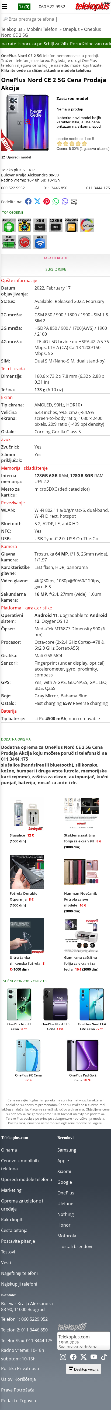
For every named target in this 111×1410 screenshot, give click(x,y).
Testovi (8, 1252)
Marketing (11, 1190)
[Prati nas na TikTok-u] (104, 1358)
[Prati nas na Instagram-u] (63, 1358)
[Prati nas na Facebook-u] (73, 1358)
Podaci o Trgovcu (18, 1401)
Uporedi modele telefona (26, 1179)
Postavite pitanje (18, 1241)
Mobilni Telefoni (42, 29)
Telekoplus (11, 29)
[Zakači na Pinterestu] (46, 203)
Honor (64, 1225)
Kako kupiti (12, 1220)
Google (64, 1182)
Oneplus (71, 29)
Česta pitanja (14, 1230)
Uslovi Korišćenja (18, 1379)
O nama (9, 1150)
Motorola (66, 1236)
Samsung (66, 1150)
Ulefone (65, 1204)
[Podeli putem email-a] (74, 203)
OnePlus (65, 1193)
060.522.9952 (52, 7)
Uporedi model (18, 157)
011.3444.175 (98, 187)
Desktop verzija (85, 1369)
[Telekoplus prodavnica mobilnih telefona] (92, 10)
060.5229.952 (34, 1319)
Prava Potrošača (17, 1390)
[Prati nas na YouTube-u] (93, 1358)
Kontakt (8, 1295)
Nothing (65, 1214)
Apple (63, 1161)
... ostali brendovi (74, 1246)
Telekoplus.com (74, 1337)
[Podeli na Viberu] (65, 203)
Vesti (6, 1262)
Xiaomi (64, 1171)
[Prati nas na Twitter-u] (83, 1358)
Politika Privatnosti (20, 1368)
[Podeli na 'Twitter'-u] (37, 203)
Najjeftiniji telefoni (19, 1273)
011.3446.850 (55, 187)
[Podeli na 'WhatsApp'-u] (56, 203)
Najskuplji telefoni (19, 1284)
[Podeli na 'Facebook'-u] (28, 203)
